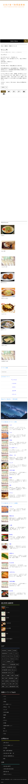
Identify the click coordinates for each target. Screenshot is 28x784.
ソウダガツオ (12, 658)
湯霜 (10, 485)
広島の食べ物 (19, 52)
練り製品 (3, 683)
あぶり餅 (3, 251)
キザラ (10, 425)
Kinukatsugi (4, 653)
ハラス (10, 432)
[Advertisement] (14, 22)
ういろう (16, 653)
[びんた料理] (3, 629)
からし (12, 656)
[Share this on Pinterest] (24, 92)
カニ (3, 658)
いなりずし (11, 653)
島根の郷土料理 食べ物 (6, 672)
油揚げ (16, 678)
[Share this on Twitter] (9, 92)
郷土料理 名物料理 (7, 603)
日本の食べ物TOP (7, 766)
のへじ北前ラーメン (13, 447)
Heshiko (9, 650)
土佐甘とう (11, 553)
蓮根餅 (10, 477)
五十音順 (5, 747)
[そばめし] (7, 229)
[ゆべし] (3, 608)
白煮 (4, 728)
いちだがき (14, 383)
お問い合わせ (6, 742)
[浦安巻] (3, 619)
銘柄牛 (3, 686)
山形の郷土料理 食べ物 (11, 667)
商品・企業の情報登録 (7, 750)
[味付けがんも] (7, 276)
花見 (10, 683)
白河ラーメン (4, 329)
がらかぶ (11, 492)
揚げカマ (3, 675)
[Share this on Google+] (19, 92)
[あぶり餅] (8, 245)
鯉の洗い (11, 534)
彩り (13, 672)
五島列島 (8, 661)
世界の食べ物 (6, 771)
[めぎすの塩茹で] (3, 640)
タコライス (3, 314)
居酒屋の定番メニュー (7, 725)
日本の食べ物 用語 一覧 (8, 753)
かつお (8, 656)
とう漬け (8, 612)
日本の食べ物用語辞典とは (8, 755)
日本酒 (12, 675)
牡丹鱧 (4, 722)
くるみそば (8, 623)
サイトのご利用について (8, 745)
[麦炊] (3, 635)
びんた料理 (8, 628)
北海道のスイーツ (5, 664)
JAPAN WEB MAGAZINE (8, 768)
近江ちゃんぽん (4, 298)
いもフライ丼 (4, 266)
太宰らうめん (4, 345)
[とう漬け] (3, 614)
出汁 (12, 661)
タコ (17, 658)
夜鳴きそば (11, 515)
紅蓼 (10, 543)
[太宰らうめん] (8, 339)
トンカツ (3, 661)
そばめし (3, 235)
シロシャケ (14, 394)
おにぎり (3, 656)
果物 (3, 678)
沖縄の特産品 (11, 678)
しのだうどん (12, 571)
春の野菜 (16, 675)
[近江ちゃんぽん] (8, 292)
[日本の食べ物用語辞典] (13, 5)
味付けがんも (4, 282)
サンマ (7, 658)
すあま (4, 733)
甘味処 (10, 440)
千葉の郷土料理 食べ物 (14, 664)
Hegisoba (4, 650)
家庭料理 (3, 667)
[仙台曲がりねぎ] (8, 355)
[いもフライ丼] (8, 261)
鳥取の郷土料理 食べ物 (14, 686)
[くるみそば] (3, 624)
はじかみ (11, 590)
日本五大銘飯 (12, 470)
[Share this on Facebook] (14, 92)
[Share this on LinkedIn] (4, 94)
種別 (4, 758)
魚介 (7, 686)
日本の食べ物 (4, 52)
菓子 (14, 683)
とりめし (16, 656)
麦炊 (7, 633)
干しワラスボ (14, 379)
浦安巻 (7, 617)
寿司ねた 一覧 (12, 455)
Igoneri (14, 650)
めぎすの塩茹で (9, 638)
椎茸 (6, 678)
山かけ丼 (14, 390)
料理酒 (8, 675)
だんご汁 (11, 462)
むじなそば (11, 562)
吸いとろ (5, 730)
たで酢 (10, 525)
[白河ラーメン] (7, 323)
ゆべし (7, 607)
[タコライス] (8, 308)
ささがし (14, 387)
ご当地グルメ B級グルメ (11, 52)
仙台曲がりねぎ (4, 361)
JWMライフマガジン (7, 774)
